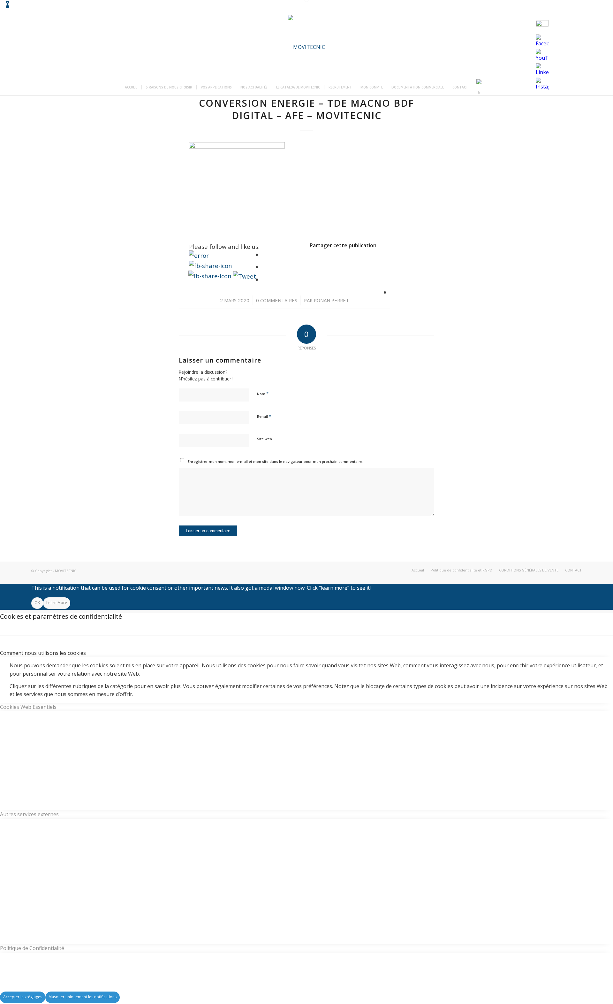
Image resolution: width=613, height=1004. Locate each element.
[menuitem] (131, 87)
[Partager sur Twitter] (264, 267)
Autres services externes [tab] (29, 814)
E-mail (264, 416)
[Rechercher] (489, 87)
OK (37, 602)
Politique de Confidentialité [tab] (32, 948)
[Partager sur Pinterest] (392, 279)
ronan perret (331, 300)
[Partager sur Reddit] (392, 292)
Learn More (56, 602)
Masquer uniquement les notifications (83, 997)
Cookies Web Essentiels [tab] (28, 706)
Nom (263, 393)
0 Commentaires (276, 300)
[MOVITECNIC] (306, 47)
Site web (264, 438)
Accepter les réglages (22, 997)
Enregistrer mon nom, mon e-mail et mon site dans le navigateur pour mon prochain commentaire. (275, 461)
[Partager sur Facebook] (264, 254)
